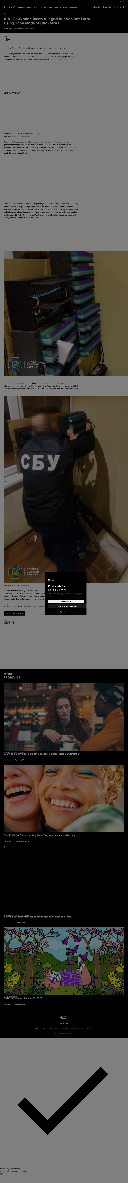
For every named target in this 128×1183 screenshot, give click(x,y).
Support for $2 (66, 601)
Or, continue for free (66, 612)
